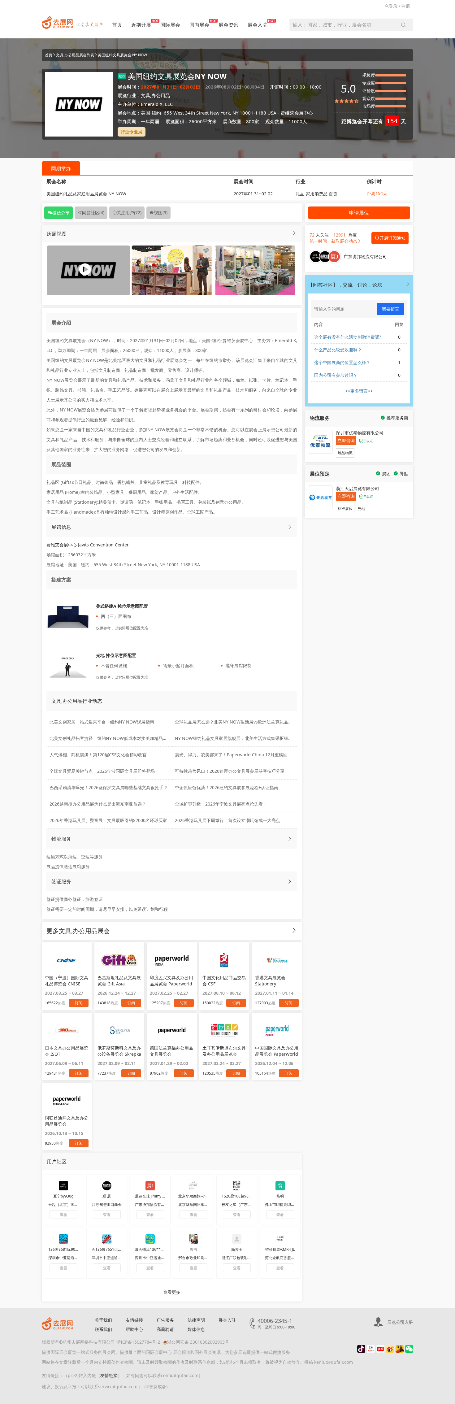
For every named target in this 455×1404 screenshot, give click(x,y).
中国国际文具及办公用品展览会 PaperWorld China (276, 1051)
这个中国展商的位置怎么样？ (342, 362)
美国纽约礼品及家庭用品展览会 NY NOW (86, 194)
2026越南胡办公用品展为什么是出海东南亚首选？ (98, 804)
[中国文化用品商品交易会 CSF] (224, 960)
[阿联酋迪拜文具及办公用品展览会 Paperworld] (67, 1100)
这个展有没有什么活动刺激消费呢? (347, 337)
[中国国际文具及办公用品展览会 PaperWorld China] (277, 1030)
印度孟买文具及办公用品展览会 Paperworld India (171, 981)
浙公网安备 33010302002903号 (198, 1342)
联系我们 (103, 1329)
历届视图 (57, 233)
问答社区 (93, 212)
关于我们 (103, 1320)
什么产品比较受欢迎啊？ (338, 350)
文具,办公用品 (155, 95)
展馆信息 (61, 527)
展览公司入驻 (400, 1322)
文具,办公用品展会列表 (75, 55)
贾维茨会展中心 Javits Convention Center (87, 545)
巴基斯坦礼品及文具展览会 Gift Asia (119, 981)
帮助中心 (134, 1329)
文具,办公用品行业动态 (76, 701)
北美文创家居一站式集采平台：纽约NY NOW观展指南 (102, 722)
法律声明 (196, 1320)
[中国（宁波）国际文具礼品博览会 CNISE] (67, 960)
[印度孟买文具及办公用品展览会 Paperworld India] (171, 960)
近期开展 (141, 24)
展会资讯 (228, 24)
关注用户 (129, 212)
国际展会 (170, 24)
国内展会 (199, 24)
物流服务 (61, 838)
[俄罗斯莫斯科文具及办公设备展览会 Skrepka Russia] (119, 1030)
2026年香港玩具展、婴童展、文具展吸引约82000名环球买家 (108, 820)
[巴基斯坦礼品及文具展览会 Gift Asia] (119, 960)
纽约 (156, 113)
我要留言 (390, 309)
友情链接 (134, 1320)
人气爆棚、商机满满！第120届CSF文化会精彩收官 (98, 755)
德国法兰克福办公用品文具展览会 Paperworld (171, 1051)
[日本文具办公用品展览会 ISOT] (67, 1030)
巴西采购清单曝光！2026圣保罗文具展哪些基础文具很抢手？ (109, 787)
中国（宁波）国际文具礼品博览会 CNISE (66, 981)
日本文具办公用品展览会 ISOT (66, 1051)
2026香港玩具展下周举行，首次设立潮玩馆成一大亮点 (227, 820)
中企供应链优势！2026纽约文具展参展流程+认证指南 (226, 787)
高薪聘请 (165, 1329)
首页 (117, 24)
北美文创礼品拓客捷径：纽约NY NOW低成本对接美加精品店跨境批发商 (119, 738)
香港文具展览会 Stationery (270, 981)
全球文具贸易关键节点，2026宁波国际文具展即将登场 (102, 771)
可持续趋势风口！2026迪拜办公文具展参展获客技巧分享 (229, 771)
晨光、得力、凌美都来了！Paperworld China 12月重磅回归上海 (238, 755)
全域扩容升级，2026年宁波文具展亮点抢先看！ (221, 804)
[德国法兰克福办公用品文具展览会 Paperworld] (171, 1030)
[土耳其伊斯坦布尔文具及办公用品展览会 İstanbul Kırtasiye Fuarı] (224, 1030)
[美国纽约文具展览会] (171, 270)
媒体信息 (196, 1329)
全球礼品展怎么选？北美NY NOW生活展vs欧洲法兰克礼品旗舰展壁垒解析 (246, 722)
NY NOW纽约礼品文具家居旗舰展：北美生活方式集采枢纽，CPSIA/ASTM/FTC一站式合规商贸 (266, 738)
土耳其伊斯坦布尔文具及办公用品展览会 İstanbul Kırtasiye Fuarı (224, 1051)
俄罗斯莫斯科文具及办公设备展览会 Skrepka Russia (119, 1051)
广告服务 (165, 1320)
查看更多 (171, 1292)
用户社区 (57, 1161)
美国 (145, 113)
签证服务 (61, 881)
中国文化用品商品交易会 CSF (224, 981)
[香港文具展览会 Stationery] (277, 960)
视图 (160, 212)
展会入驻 (257, 24)
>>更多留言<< (359, 391)
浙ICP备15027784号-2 (138, 1342)
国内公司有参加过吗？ (336, 375)
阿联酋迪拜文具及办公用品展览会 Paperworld (66, 1121)
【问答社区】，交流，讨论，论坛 (345, 284)
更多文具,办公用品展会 (78, 931)
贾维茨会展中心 (296, 113)
